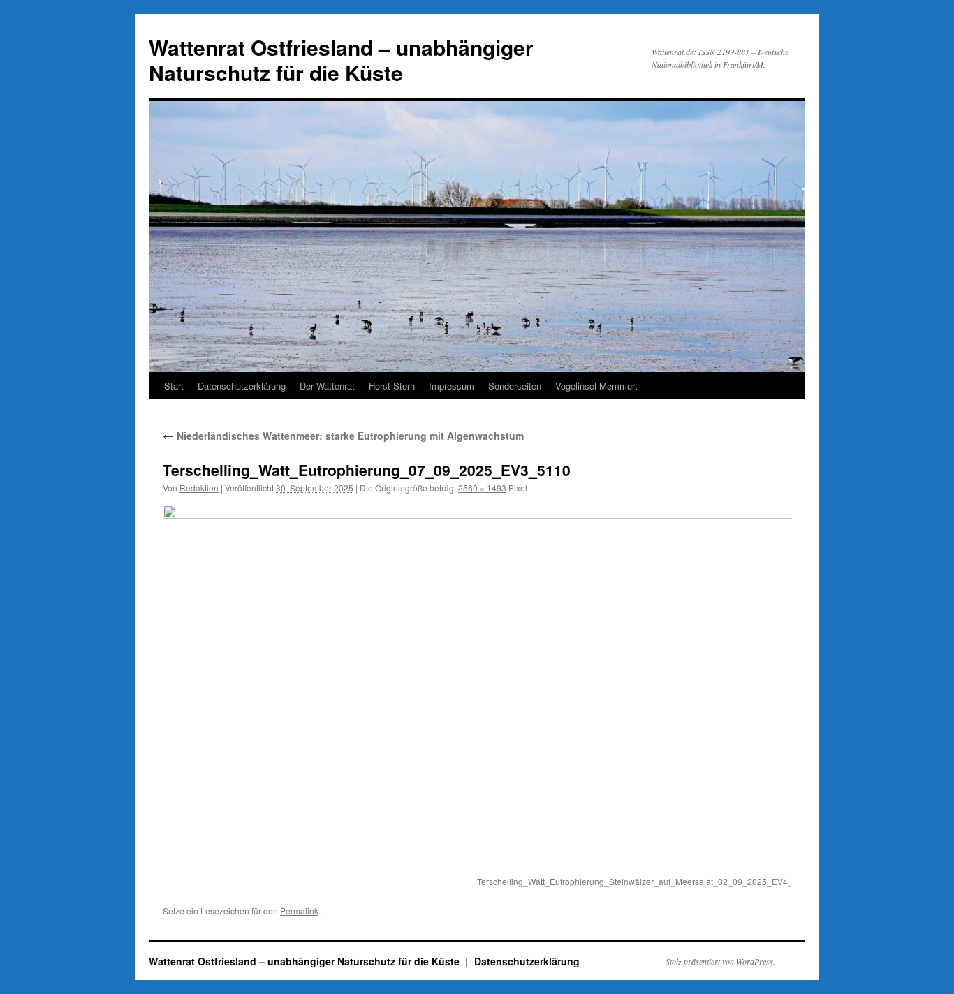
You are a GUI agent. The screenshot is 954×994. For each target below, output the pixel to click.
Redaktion (199, 488)
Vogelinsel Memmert (596, 385)
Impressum (451, 385)
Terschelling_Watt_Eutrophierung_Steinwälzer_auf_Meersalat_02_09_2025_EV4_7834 (644, 881)
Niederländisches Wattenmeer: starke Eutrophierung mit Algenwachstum (343, 436)
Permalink (299, 911)
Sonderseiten (514, 385)
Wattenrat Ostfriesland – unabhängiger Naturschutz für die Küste (341, 59)
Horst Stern (392, 385)
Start (174, 385)
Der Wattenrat (327, 385)
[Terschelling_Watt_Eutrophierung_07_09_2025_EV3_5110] (477, 688)
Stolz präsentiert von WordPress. (720, 961)
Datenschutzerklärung (242, 385)
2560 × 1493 (482, 488)
